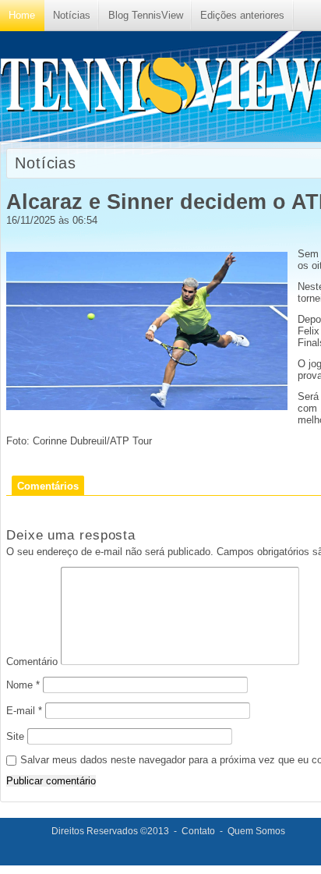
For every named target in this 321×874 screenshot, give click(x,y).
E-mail (24, 711)
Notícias (71, 15)
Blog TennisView (145, 15)
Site (15, 736)
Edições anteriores (242, 15)
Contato (198, 831)
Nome (23, 685)
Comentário (32, 661)
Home (22, 15)
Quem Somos (256, 831)
